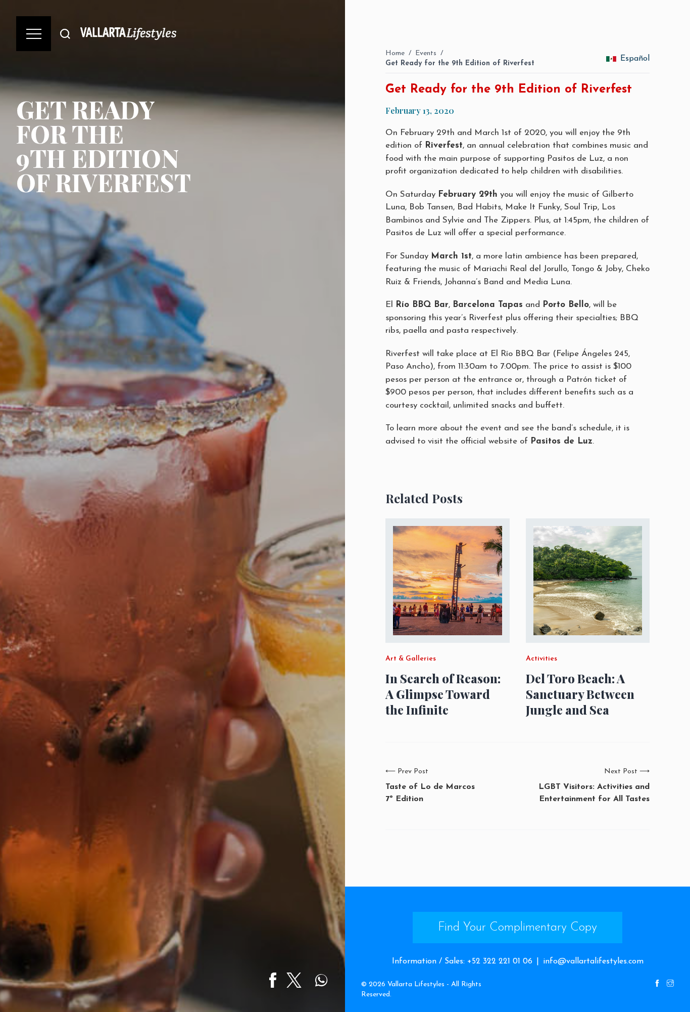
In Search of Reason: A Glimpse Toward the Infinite (443, 694)
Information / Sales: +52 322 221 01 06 (462, 961)
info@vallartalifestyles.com (593, 961)
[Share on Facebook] (272, 980)
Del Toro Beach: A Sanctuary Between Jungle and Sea (580, 694)
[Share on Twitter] (294, 980)
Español (635, 59)
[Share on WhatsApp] (321, 980)
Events (425, 53)
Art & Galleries (410, 659)
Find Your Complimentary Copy (517, 927)
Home (395, 53)
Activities (541, 659)
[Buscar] (65, 33)
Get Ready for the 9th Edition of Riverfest (459, 63)
